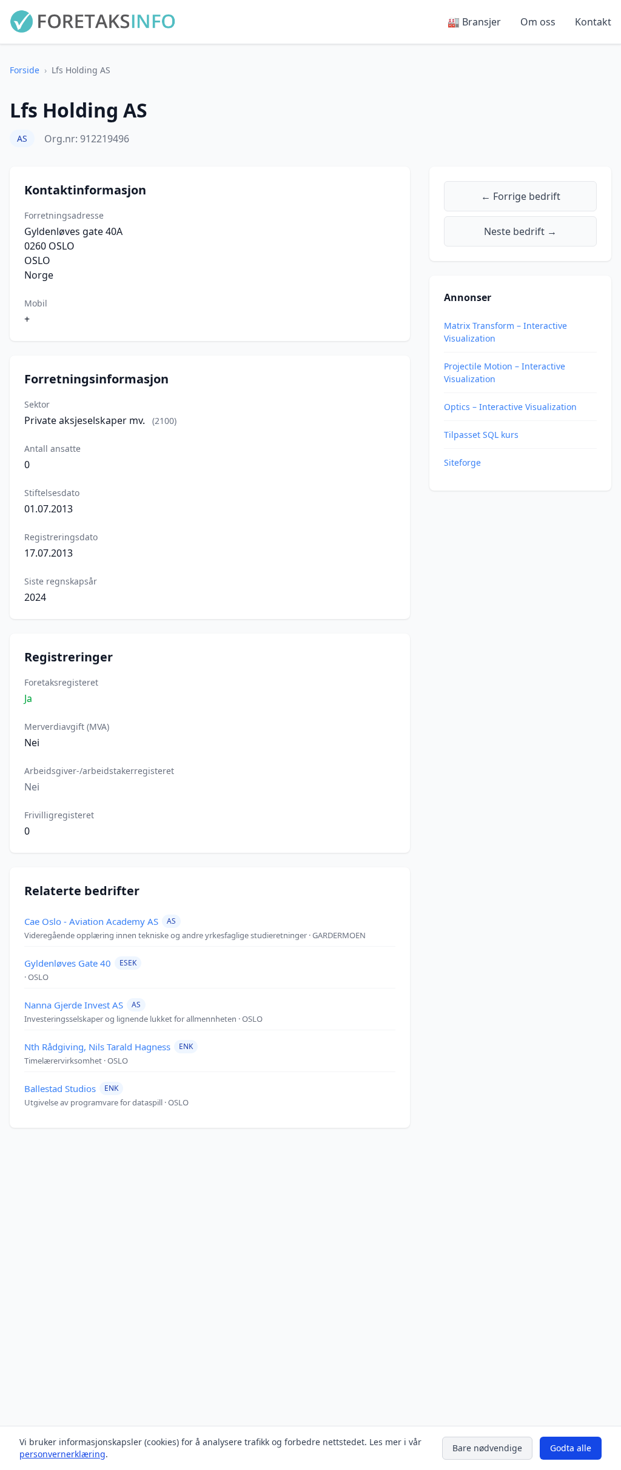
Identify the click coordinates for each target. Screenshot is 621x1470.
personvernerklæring (62, 1454)
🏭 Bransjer (474, 21)
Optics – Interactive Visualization (510, 406)
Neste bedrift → (520, 231)
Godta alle (570, 1448)
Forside (24, 70)
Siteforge (462, 462)
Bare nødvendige (487, 1448)
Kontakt (593, 21)
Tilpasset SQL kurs (481, 434)
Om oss (538, 21)
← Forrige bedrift (520, 196)
